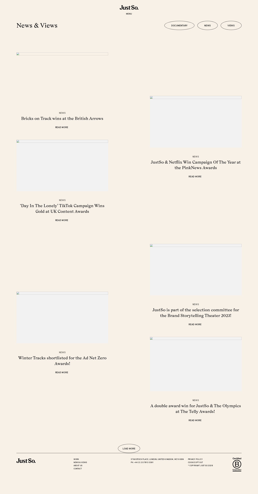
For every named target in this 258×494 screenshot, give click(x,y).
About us (78, 465)
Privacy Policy (195, 459)
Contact (78, 469)
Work (76, 459)
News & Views (80, 462)
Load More (129, 448)
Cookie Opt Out (195, 462)
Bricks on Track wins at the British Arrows (62, 118)
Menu (129, 13)
